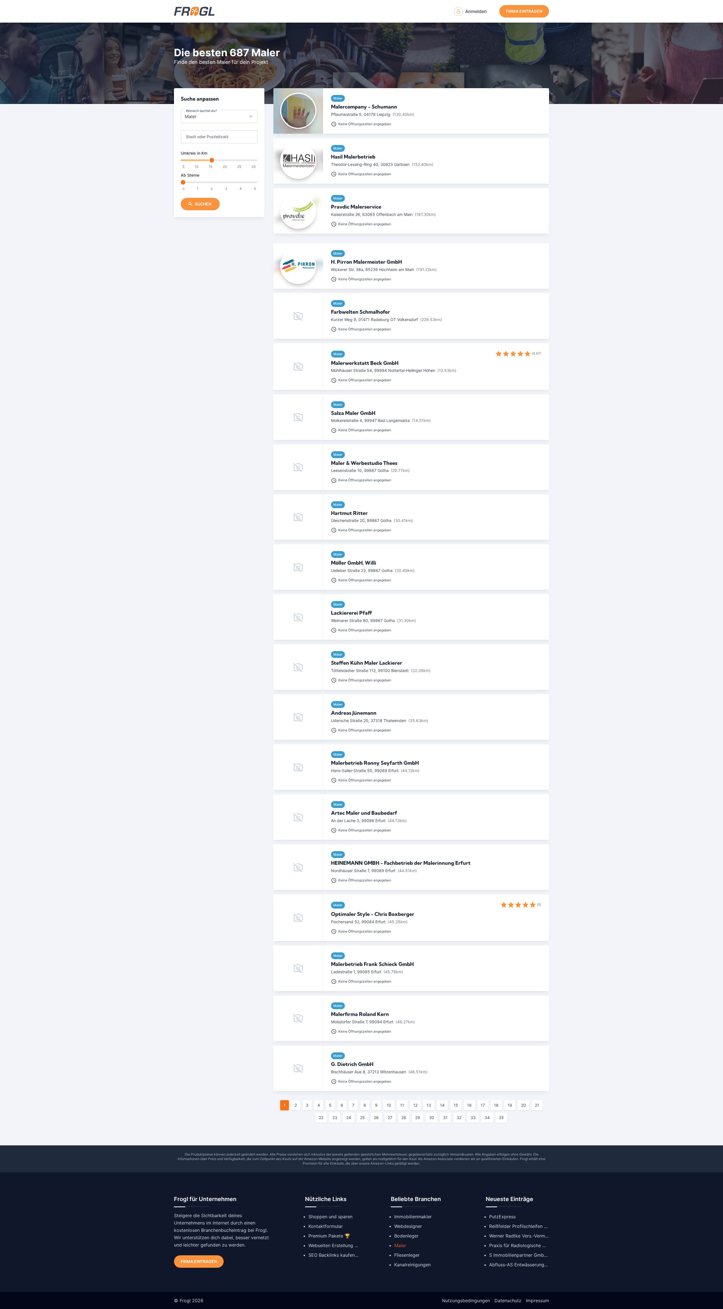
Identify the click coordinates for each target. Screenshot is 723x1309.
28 (403, 1117)
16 (469, 1105)
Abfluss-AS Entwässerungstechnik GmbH (519, 1264)
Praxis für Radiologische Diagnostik (519, 1245)
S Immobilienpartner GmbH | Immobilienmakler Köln (519, 1255)
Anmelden (476, 11)
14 (442, 1105)
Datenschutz (508, 1300)
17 (483, 1105)
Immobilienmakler (413, 1216)
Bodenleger (406, 1236)
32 (459, 1117)
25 (362, 1117)
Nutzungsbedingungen (466, 1300)
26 (376, 1117)
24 (348, 1117)
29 (417, 1117)
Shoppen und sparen (330, 1216)
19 (510, 1105)
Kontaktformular (325, 1226)
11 (402, 1105)
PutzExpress (502, 1216)
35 (501, 1117)
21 (537, 1105)
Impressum (537, 1300)
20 (523, 1105)
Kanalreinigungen (412, 1264)
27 (390, 1117)
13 (428, 1105)
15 (456, 1105)
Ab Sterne (190, 175)
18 (496, 1105)
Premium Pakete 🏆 (329, 1236)
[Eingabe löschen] (251, 116)
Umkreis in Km (194, 153)
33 (473, 1117)
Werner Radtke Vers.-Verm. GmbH (519, 1236)
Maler (400, 1245)
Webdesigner (408, 1226)
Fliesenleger (407, 1255)
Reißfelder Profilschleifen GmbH (519, 1226)
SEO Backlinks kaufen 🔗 (333, 1255)
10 (389, 1105)
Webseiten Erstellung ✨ (333, 1245)
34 (487, 1117)
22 (321, 1117)
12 (415, 1105)
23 (334, 1117)
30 (431, 1117)
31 (445, 1117)
